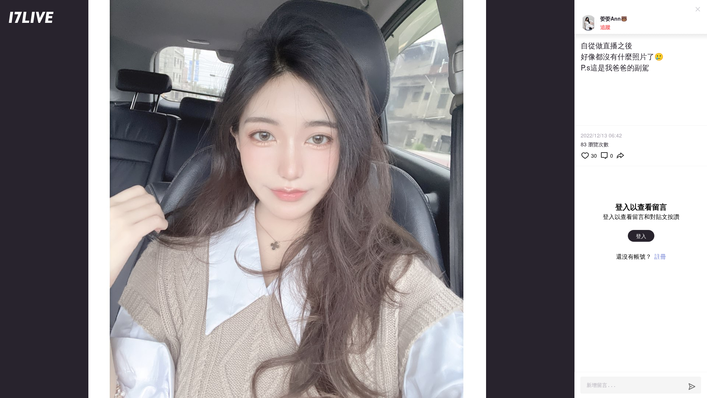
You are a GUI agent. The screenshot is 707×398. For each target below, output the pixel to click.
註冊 (660, 256)
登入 (641, 236)
